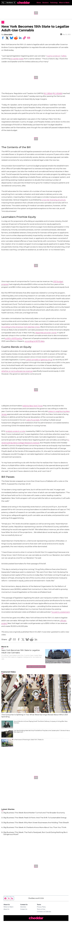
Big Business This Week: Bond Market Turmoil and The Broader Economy (34, 813)
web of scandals (32, 420)
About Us (6, 909)
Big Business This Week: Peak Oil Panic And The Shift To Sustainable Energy (34, 818)
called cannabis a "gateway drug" (39, 360)
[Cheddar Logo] (23, 2)
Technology (54, 2)
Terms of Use (41, 909)
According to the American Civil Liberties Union (20, 327)
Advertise (23, 907)
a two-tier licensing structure (53, 200)
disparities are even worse (45, 333)
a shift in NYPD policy (13, 338)
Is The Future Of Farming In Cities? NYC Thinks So (29, 739)
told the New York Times (32, 406)
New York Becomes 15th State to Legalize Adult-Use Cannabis (20, 651)
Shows (39, 2)
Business (45, 2)
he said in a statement (61, 612)
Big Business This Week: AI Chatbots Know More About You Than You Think (34, 827)
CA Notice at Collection (44, 911)
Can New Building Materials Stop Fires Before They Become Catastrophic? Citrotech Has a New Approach (42, 731)
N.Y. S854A (48, 93)
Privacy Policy (41, 907)
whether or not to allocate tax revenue (17, 371)
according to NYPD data (34, 341)
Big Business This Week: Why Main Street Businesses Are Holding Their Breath (36, 822)
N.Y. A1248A (57, 93)
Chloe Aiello (8, 34)
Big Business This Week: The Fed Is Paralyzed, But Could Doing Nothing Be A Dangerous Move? (35, 833)
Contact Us (23, 909)
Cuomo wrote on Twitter (56, 56)
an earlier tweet (17, 59)
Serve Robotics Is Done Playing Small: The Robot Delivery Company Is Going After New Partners (41, 722)
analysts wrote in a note (15, 431)
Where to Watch (64, 2)
